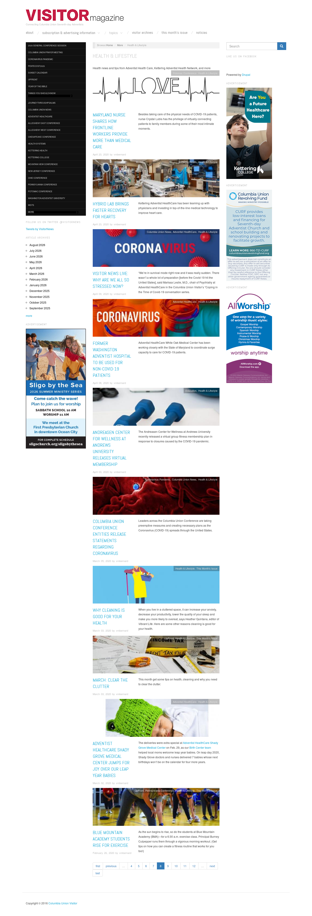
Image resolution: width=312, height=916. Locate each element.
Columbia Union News (39, 109)
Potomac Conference (40, 191)
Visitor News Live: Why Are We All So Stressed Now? (111, 279)
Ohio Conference (37, 177)
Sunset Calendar (37, 72)
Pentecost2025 (36, 66)
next (212, 866)
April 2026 (35, 268)
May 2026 (35, 262)
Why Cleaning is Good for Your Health (109, 616)
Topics (114, 33)
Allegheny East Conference (44, 123)
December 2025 (39, 291)
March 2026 (36, 274)
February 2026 (38, 279)
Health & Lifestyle (207, 73)
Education (190, 390)
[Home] (75, 15)
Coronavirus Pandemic (40, 59)
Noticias (201, 32)
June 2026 (36, 256)
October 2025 (37, 302)
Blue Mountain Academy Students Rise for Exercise (111, 838)
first (98, 866)
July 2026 (35, 250)
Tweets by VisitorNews (40, 229)
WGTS (31, 205)
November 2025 (39, 297)
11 (185, 866)
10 (176, 866)
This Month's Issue (174, 32)
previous (111, 866)
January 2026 (38, 285)
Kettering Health (37, 150)
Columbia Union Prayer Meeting (45, 52)
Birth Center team (200, 747)
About (30, 32)
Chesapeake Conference (42, 136)
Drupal (246, 74)
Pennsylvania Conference (42, 184)
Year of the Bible (37, 86)
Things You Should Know (42, 93)
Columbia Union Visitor (62, 903)
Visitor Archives (142, 32)
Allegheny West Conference (44, 130)
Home (109, 45)
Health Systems (37, 143)
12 (194, 866)
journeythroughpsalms (42, 102)
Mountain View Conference (43, 164)
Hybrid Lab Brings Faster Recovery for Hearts (111, 210)
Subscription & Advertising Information (69, 33)
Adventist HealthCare (40, 116)
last (97, 873)
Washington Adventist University (46, 198)
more (29, 316)
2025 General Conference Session (47, 45)
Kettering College (38, 157)
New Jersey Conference (41, 171)
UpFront (32, 79)
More (31, 211)
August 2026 (37, 245)
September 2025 (39, 308)
